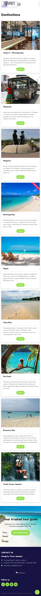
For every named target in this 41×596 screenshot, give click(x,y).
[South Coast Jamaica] (20, 466)
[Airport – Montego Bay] (20, 35)
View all (20, 69)
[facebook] (3, 584)
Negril (5, 268)
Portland (7, 376)
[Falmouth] (20, 89)
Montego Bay (9, 214)
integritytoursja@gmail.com (13, 565)
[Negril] (20, 251)
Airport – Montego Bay (13, 53)
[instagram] (11, 584)
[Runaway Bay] (20, 412)
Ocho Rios (7, 322)
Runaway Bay (9, 430)
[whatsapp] (7, 584)
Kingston (7, 161)
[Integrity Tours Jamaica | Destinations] (9, 4)
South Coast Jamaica (12, 484)
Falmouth (7, 107)
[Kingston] (20, 143)
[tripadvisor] (16, 584)
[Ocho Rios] (20, 305)
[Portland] (20, 359)
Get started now (20, 533)
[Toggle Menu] (39, 4)
